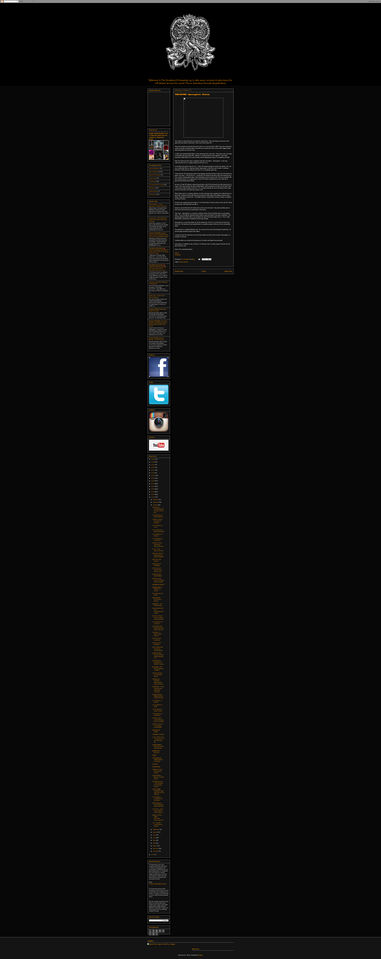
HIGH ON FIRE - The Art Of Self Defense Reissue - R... (157, 655)
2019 (153, 478)
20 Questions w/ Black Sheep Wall (158, 530)
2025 (153, 462)
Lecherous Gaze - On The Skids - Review (157, 674)
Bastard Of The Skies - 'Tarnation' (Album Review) (157, 817)
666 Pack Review (154, 168)
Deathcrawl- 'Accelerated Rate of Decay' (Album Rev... (158, 509)
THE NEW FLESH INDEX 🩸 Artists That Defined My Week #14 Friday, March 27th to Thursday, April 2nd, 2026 (158, 250)
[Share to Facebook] (208, 259)
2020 (153, 475)
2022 (153, 470)
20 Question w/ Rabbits (157, 701)
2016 (153, 486)
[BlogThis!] (205, 259)
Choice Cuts (152, 178)
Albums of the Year (154, 175)
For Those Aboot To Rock (156, 184)
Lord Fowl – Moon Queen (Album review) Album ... (158, 810)
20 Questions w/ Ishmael (157, 535)
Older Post (228, 271)
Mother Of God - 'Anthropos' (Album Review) (157, 544)
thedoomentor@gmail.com (157, 884)
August (155, 832)
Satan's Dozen (153, 191)
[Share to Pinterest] (210, 259)
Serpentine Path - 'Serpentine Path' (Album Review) (158, 627)
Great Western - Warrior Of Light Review (158, 777)
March (155, 846)
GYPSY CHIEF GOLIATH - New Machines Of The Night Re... (158, 791)
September (156, 829)
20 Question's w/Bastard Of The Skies (157, 798)
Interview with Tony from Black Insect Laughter (158, 580)
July (154, 835)
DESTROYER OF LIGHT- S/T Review (157, 589)
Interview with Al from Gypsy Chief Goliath (157, 725)
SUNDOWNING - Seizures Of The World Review (158, 746)
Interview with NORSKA (156, 643)
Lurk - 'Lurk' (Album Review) (157, 549)
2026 (153, 459)
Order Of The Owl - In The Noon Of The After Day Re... (158, 739)
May (154, 840)
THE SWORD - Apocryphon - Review (157, 599)
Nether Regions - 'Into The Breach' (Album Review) (157, 804)
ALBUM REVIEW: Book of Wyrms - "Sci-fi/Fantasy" (156, 338)
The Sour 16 (152, 194)
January (155, 851)
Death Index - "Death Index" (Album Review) (157, 296)
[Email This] (203, 259)
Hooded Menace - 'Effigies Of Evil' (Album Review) (157, 696)
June (154, 837)
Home (204, 271)
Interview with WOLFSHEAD (157, 575)
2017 (153, 483)
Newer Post (179, 271)
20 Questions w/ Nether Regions (157, 516)
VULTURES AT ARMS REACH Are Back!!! (157, 759)
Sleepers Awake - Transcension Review (157, 771)
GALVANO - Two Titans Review (157, 604)
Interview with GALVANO (156, 564)
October (155, 505)
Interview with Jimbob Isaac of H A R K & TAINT (158, 719)
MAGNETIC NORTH (158, 584)
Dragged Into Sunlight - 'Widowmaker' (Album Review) (157, 681)
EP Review (152, 181)
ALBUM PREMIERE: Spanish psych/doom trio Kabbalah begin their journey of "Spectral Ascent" (158, 234)
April (154, 843)
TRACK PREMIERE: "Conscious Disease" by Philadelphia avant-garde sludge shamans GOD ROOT (158, 323)
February (156, 848)
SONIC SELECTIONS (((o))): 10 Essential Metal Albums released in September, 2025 (158, 136)
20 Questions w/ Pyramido (157, 622)
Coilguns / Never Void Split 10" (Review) (157, 521)
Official (177, 253)
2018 (153, 481)
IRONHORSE (156, 766)
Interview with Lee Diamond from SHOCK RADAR (157, 555)
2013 (153, 494)
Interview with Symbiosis (156, 639)
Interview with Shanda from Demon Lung (157, 569)
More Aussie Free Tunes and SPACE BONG (157, 648)
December (156, 499)
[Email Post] (199, 259)
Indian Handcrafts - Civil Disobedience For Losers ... (158, 610)
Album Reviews (183, 262)
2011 (152, 854)
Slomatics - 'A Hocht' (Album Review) (157, 634)
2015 (153, 489)
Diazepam (155, 764)
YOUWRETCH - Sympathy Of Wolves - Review (158, 662)
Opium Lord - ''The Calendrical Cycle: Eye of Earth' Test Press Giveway (158, 219)
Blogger (200, 955)
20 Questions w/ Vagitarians (157, 714)
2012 (153, 497)
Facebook (177, 255)
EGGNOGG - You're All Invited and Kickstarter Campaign (158, 689)
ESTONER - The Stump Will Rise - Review (157, 668)
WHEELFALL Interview (156, 751)
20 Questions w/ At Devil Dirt (157, 539)
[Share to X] (207, 259)
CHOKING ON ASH (158, 734)
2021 (153, 473)
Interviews (152, 188)
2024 (153, 465)
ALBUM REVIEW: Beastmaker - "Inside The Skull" (158, 310)
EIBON (154, 755)
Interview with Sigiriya (156, 560)
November (156, 502)
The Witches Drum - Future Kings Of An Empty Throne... (157, 784)
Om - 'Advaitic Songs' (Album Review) (157, 824)
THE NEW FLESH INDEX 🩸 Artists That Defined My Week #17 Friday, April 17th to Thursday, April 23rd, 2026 (157, 267)
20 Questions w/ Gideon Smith (157, 710)
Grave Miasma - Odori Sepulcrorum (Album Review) (158, 205)
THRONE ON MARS (156, 731)
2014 (153, 492)
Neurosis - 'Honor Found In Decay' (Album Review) (157, 617)
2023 (153, 467)
